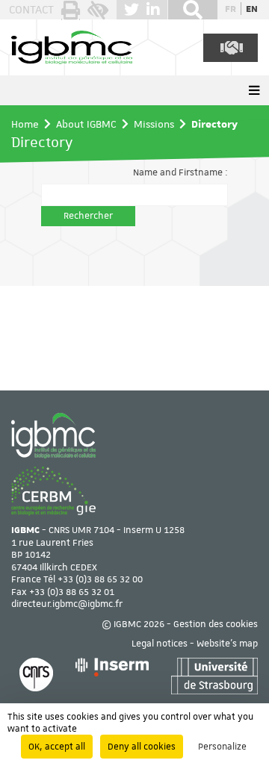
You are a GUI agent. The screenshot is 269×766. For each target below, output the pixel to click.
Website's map (227, 644)
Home (25, 124)
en (252, 8)
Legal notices (160, 644)
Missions (154, 124)
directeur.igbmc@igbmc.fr (67, 604)
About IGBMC (86, 124)
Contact (31, 9)
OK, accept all (56, 747)
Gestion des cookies (215, 624)
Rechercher (88, 216)
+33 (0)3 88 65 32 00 (100, 579)
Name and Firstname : (180, 172)
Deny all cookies (142, 747)
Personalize (222, 747)
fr (230, 8)
